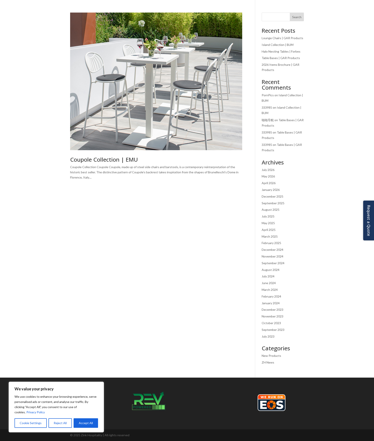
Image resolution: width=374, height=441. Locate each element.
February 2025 (271, 243)
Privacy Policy (35, 412)
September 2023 (273, 330)
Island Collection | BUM (277, 45)
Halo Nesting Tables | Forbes (281, 51)
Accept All (86, 423)
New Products (271, 355)
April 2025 (269, 230)
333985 (267, 107)
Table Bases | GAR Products (281, 58)
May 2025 (268, 223)
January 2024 (271, 303)
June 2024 (269, 283)
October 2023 (271, 323)
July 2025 (268, 216)
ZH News (268, 362)
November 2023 (272, 316)
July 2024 (268, 276)
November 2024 (272, 256)
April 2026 (269, 183)
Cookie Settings (31, 423)
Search (296, 17)
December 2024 (272, 249)
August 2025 (270, 209)
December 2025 (272, 196)
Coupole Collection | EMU (104, 159)
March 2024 (270, 289)
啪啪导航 (268, 120)
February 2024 (271, 296)
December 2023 (272, 309)
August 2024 (270, 270)
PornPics (268, 95)
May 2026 (268, 176)
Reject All (60, 423)
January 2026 (271, 190)
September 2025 (273, 203)
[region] (56, 407)
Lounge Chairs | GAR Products (282, 38)
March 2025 (270, 236)
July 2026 (268, 170)
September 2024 (273, 263)
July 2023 (268, 336)
